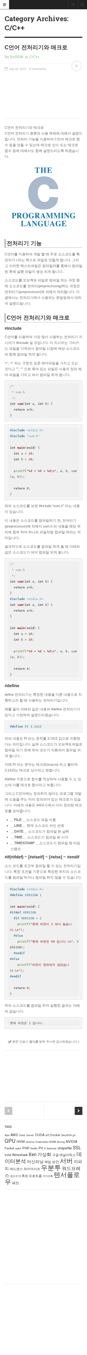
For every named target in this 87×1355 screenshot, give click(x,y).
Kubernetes (41, 1142)
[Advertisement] (43, 94)
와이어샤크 (32, 1169)
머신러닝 (35, 1161)
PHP (25, 1148)
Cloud (22, 1135)
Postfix (34, 1148)
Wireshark (20, 1155)
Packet (9, 1148)
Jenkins (30, 1142)
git (74, 1135)
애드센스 (16, 1169)
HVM (20, 1142)
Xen (32, 1154)
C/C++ (34, 56)
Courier (30, 1135)
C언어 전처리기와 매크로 (36, 47)
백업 (48, 1162)
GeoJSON (66, 1135)
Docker (55, 1135)
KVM (52, 1142)
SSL (77, 1148)
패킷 (15, 1183)
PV (41, 1148)
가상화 (44, 1154)
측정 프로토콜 (32, 1176)
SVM (8, 1155)
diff (47, 1135)
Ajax (7, 1135)
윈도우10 (15, 1176)
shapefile (65, 1148)
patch (18, 1148)
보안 (55, 1162)
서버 (66, 1161)
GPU (10, 1141)
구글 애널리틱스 (64, 1155)
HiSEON (17, 56)
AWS (14, 1135)
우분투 (51, 1168)
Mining (61, 1142)
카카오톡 (48, 1176)
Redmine (52, 1148)
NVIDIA (71, 1142)
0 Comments (37, 69)
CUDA (40, 1135)
